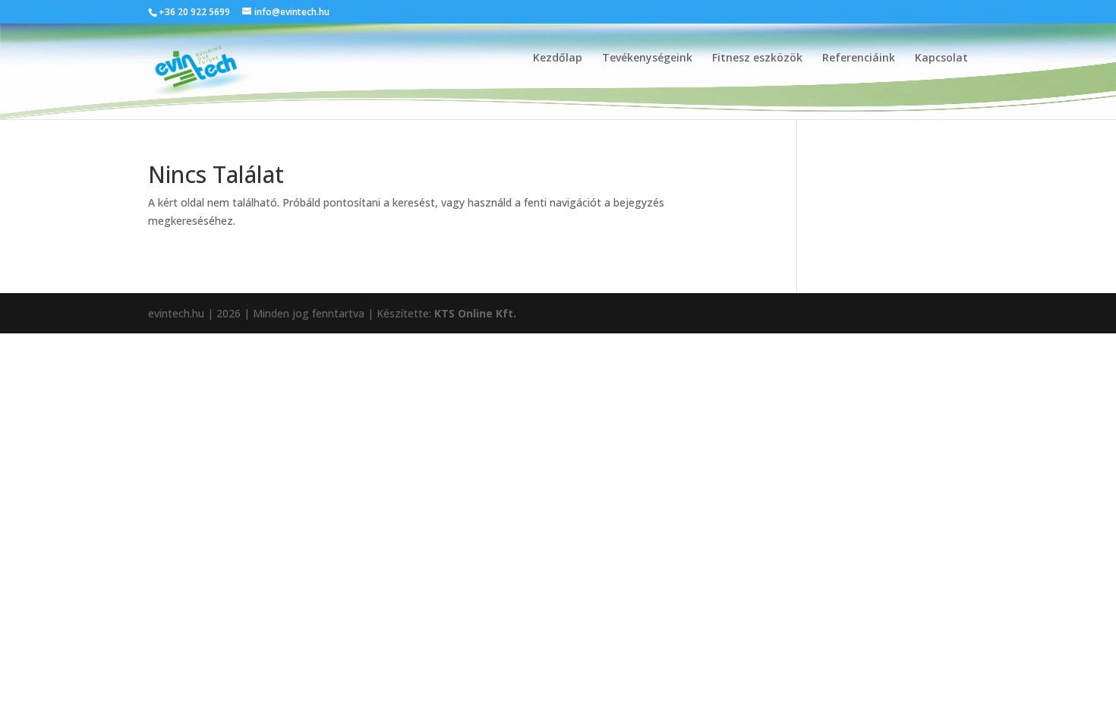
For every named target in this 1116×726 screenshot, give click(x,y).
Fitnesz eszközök (757, 58)
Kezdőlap (557, 58)
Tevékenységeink (647, 58)
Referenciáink (858, 58)
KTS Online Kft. (475, 313)
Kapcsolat (941, 58)
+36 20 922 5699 (194, 11)
